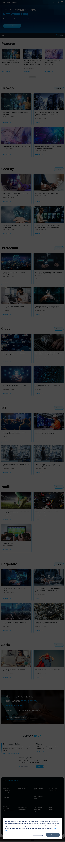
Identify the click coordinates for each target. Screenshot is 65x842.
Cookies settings (38, 835)
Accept (53, 835)
